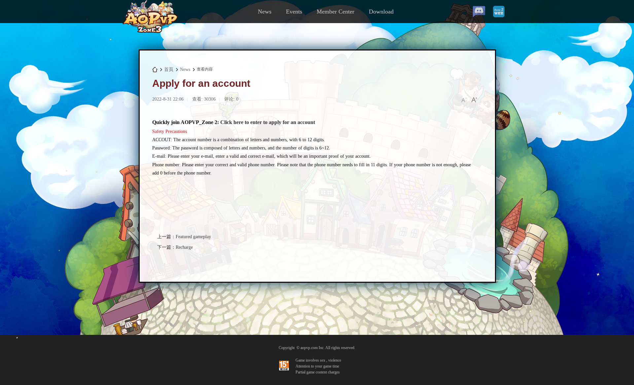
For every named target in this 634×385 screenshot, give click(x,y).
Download (381, 11)
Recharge (184, 247)
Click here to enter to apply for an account (267, 122)
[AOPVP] (150, 31)
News (264, 11)
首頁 (168, 69)
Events (294, 11)
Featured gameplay (193, 236)
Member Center (335, 11)
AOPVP (155, 69)
